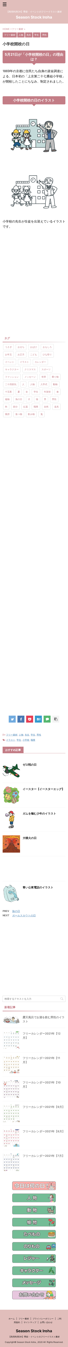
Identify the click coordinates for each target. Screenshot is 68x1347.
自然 (46, 406)
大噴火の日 (30, 838)
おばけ (33, 347)
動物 (55, 384)
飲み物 (31, 414)
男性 (54, 399)
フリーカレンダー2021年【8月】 (44, 1131)
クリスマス (30, 369)
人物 (32, 384)
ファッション (12, 376)
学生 (36, 391)
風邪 (7, 414)
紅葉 (25, 406)
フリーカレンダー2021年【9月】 (44, 1107)
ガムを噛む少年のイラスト (39, 813)
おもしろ (47, 347)
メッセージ (30, 376)
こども (33, 354)
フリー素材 (11, 734)
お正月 (21, 354)
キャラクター (12, 369)
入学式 (43, 384)
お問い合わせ (46, 1322)
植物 (7, 399)
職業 (36, 406)
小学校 (25, 740)
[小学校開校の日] (38, 719)
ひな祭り (47, 354)
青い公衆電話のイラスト (38, 887)
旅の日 (16, 911)
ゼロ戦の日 (30, 764)
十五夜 (8, 391)
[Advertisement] (34, 260)
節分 (15, 406)
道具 (56, 406)
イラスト (24, 362)
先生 (27, 734)
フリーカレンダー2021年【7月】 (44, 1155)
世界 (43, 376)
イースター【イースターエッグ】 (44, 789)
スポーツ (46, 369)
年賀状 (47, 391)
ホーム (12, 1318)
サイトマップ (30, 1322)
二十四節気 (10, 384)
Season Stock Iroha (34, 17)
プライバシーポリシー (43, 1318)
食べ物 (18, 414)
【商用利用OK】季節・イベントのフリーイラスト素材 (34, 1336)
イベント (9, 362)
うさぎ (8, 347)
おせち (21, 347)
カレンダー (40, 362)
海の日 (18, 399)
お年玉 (8, 354)
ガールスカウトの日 (24, 915)
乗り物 (55, 376)
